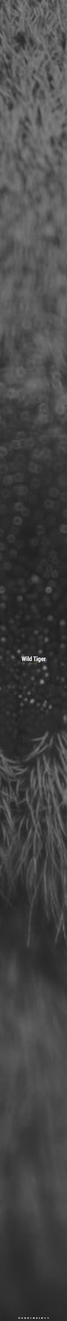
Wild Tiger (34, 659)
